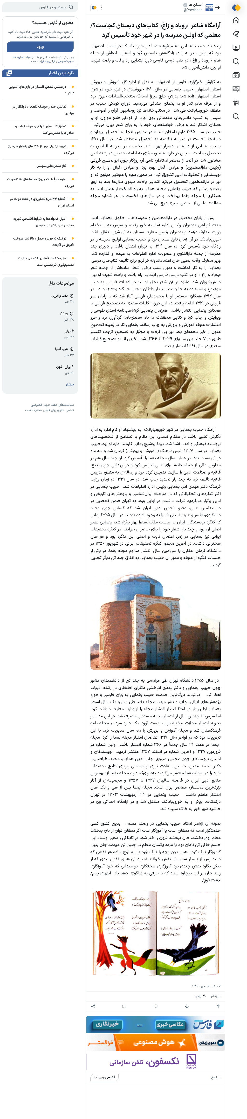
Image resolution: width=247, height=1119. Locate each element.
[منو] (102, 7)
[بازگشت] (217, 7)
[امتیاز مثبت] (218, 1006)
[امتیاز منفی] (187, 1006)
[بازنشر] (124, 1006)
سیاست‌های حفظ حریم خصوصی (52, 405)
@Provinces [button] (193, 10)
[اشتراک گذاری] (93, 1006)
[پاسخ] (155, 1006)
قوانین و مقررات (47, 61)
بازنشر (216, 996)
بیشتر (70, 384)
